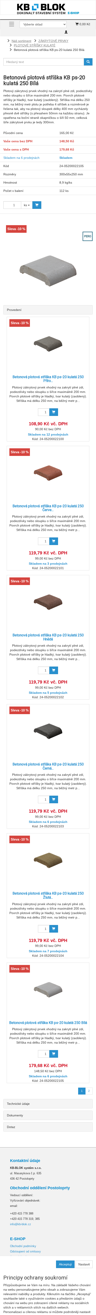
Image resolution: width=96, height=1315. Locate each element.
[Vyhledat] (88, 62)
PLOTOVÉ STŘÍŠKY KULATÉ (34, 45)
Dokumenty (15, 1115)
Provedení (14, 310)
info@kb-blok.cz (20, 1224)
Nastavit (84, 1264)
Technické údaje (18, 1103)
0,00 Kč (84, 24)
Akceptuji (65, 1264)
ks (26, 205)
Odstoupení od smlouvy (25, 1251)
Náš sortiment (21, 41)
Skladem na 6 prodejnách (21, 157)
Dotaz (11, 1127)
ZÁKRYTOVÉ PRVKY (53, 41)
